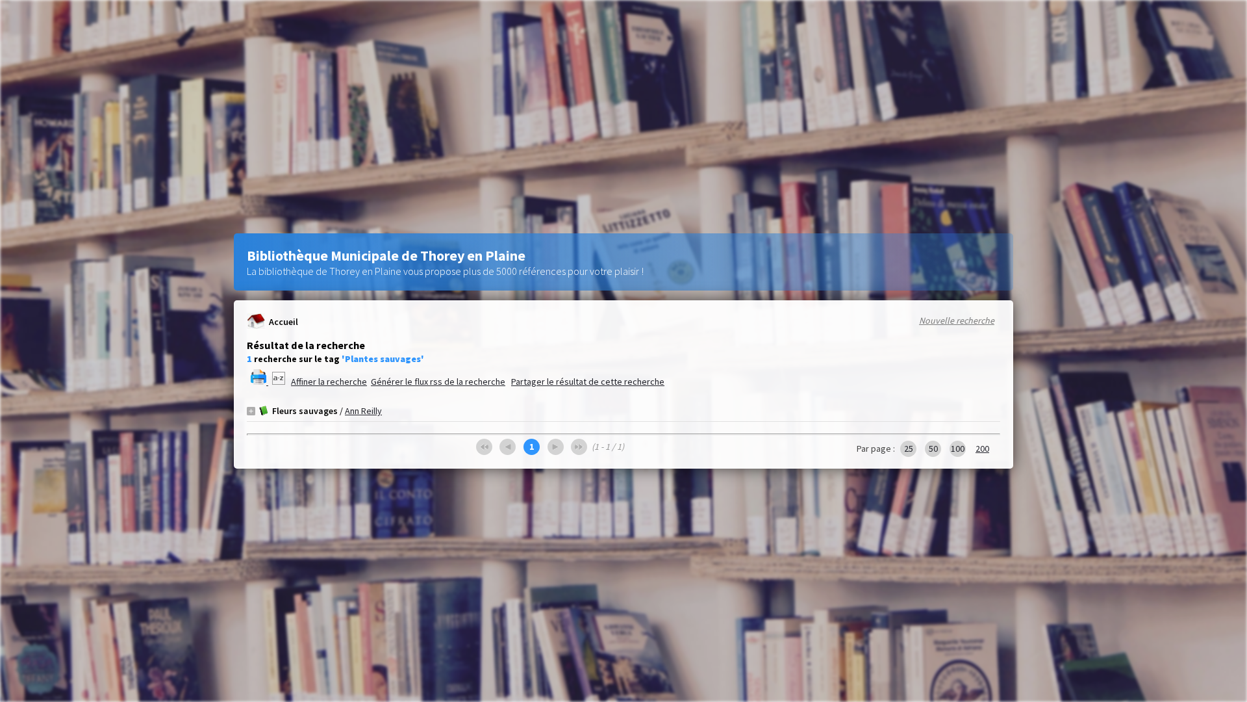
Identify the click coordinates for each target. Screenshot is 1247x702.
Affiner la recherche (329, 381)
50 (933, 448)
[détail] (251, 411)
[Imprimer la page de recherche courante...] (259, 381)
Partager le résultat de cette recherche (587, 381)
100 (957, 448)
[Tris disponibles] (279, 381)
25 (908, 448)
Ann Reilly (363, 411)
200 (982, 448)
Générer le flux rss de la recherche (438, 381)
